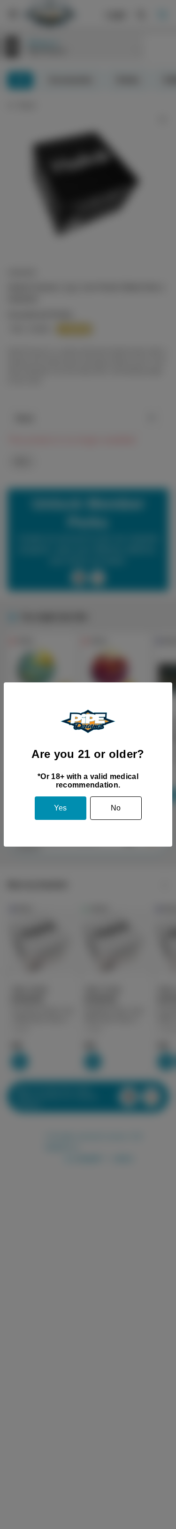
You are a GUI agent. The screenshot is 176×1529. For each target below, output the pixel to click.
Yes (60, 808)
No (116, 808)
